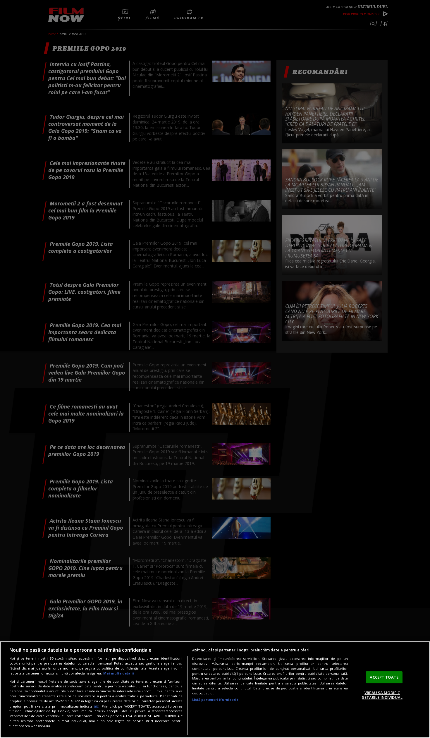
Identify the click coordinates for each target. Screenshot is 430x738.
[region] (215, 689)
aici (96, 706)
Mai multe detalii (118, 673)
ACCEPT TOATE (384, 677)
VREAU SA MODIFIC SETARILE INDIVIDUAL (382, 695)
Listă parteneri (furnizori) (215, 699)
